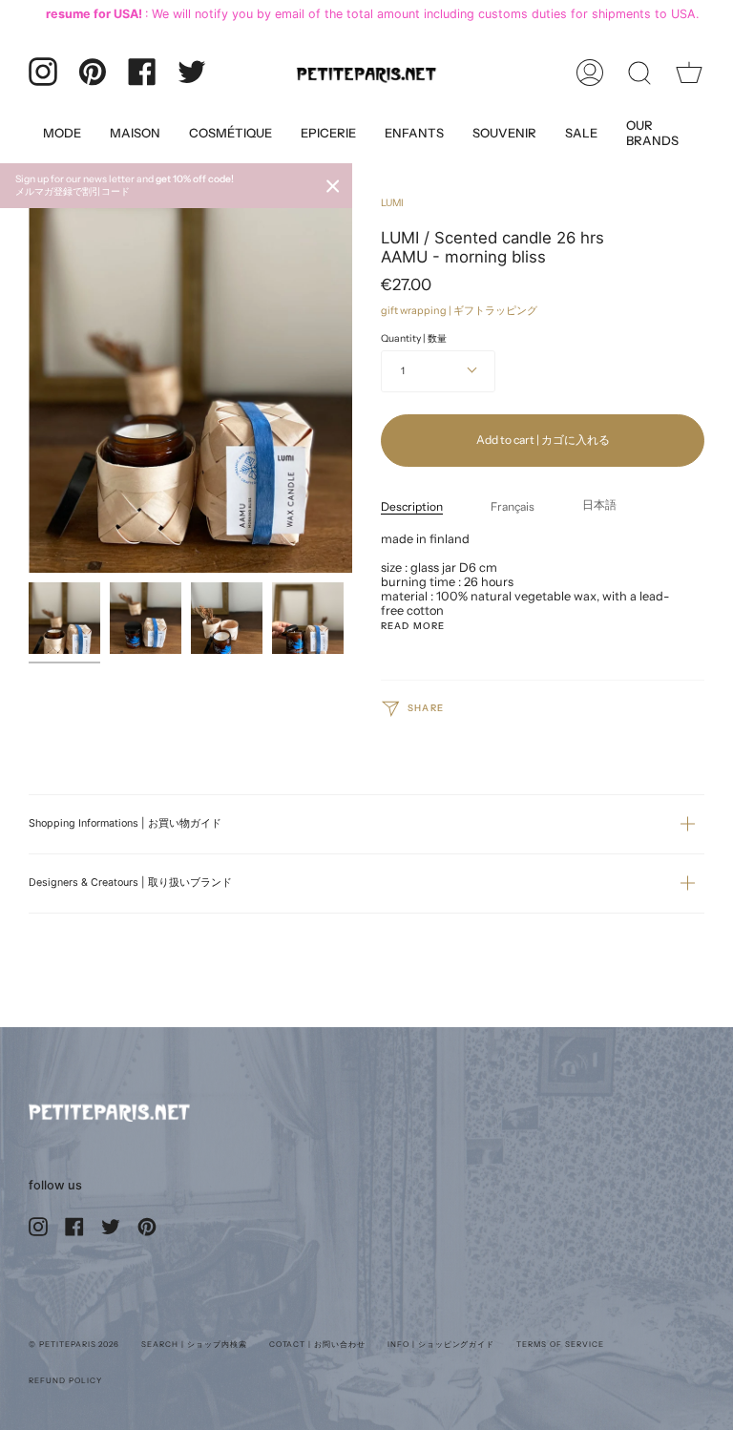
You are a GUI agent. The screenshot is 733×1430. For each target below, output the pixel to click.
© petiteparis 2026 (74, 1344)
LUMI (392, 203)
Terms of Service (559, 1344)
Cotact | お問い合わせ (317, 1344)
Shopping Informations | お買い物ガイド (125, 823)
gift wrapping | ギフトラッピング (459, 310)
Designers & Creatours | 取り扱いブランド (130, 882)
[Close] (333, 186)
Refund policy (65, 1380)
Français (512, 506)
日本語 (599, 504)
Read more (413, 626)
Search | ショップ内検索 (193, 1344)
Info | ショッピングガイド (440, 1344)
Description (412, 506)
